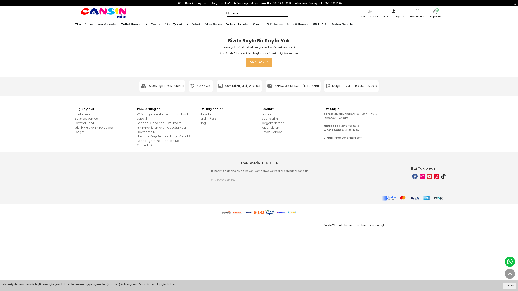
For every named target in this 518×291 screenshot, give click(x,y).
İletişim (80, 132)
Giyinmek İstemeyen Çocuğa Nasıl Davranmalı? (161, 129)
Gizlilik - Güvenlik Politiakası (94, 127)
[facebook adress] (415, 176)
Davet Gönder (271, 132)
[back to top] (510, 274)
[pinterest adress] (436, 176)
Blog (202, 123)
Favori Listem (270, 127)
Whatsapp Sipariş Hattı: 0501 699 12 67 (318, 3)
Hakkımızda (83, 114)
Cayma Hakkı (84, 123)
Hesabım (267, 114)
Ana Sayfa (259, 62)
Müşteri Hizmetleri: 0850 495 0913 (273, 3)
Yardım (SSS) (208, 119)
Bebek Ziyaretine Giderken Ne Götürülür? (158, 143)
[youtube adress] (429, 176)
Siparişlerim (269, 119)
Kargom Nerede (272, 123)
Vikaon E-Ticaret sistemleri (348, 225)
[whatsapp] (510, 262)
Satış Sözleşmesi (86, 119)
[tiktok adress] (443, 176)
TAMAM (509, 285)
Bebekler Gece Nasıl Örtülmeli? (159, 123)
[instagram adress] (422, 176)
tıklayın (171, 284)
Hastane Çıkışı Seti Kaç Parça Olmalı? (163, 136)
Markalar (205, 114)
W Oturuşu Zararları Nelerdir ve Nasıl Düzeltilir (162, 116)
